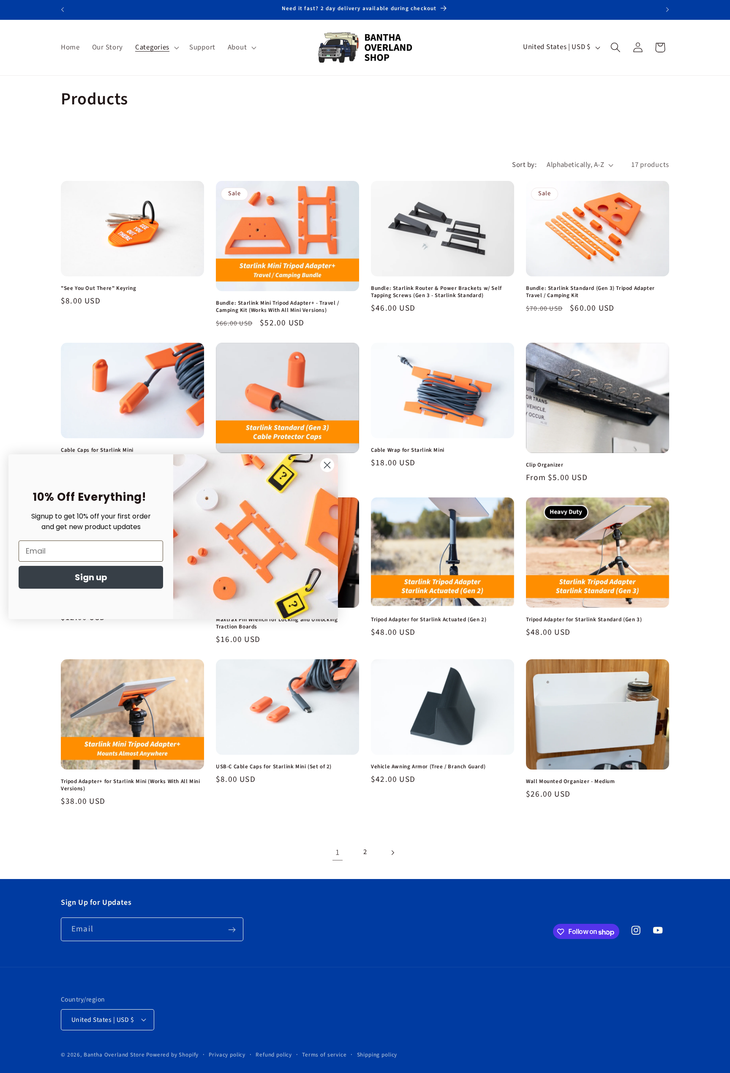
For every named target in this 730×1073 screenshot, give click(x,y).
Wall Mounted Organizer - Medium (570, 781)
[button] (156, 47)
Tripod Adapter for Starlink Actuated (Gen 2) (428, 619)
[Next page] (392, 852)
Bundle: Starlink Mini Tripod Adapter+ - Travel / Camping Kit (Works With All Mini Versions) (277, 307)
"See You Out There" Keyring (98, 288)
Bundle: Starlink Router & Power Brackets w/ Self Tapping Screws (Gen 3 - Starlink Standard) (436, 292)
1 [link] (337, 852)
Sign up (91, 577)
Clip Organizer (544, 465)
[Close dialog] (327, 465)
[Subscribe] (232, 930)
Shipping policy (377, 1054)
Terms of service (324, 1054)
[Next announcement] (667, 9)
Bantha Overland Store (114, 1054)
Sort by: (524, 165)
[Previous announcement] (62, 9)
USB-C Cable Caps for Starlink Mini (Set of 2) (274, 766)
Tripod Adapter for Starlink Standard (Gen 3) (584, 619)
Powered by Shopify (172, 1054)
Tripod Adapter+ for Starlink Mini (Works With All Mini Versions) (130, 785)
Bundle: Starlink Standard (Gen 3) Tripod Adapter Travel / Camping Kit (590, 292)
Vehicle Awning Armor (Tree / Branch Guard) (428, 766)
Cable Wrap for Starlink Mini (407, 450)
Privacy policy (227, 1054)
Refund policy (274, 1054)
